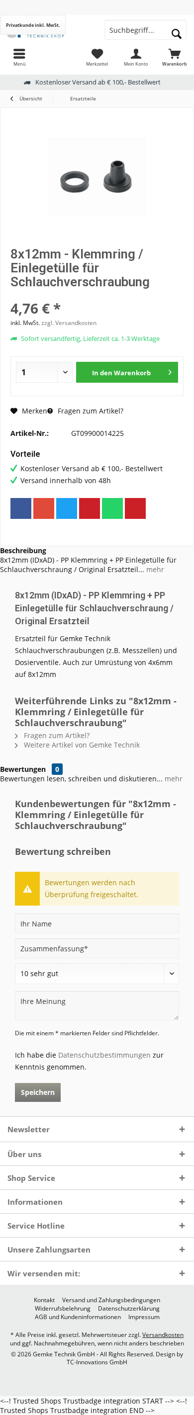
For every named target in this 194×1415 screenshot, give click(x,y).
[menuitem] (19, 57)
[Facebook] (20, 508)
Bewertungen (23, 769)
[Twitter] (66, 508)
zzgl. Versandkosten (69, 323)
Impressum (144, 1317)
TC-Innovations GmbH (97, 1362)
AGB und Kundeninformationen (78, 1317)
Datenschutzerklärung (129, 1309)
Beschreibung (23, 550)
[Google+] (43, 508)
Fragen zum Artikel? (89, 411)
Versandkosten (163, 1335)
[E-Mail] (135, 508)
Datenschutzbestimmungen (104, 1055)
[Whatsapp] (112, 508)
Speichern (38, 1092)
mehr (154, 569)
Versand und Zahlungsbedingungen (111, 1300)
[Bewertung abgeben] (97, 295)
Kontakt (44, 1300)
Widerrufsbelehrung (63, 1309)
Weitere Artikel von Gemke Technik (81, 744)
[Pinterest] (89, 508)
